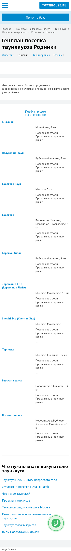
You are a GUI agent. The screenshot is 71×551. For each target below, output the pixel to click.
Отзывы (58, 55)
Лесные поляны (12, 415)
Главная (6, 29)
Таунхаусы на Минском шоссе (33, 29)
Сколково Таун (11, 184)
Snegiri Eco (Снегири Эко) (18, 318)
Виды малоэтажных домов (20, 532)
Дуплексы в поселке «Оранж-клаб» (26, 487)
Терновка (8, 349)
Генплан (23, 55)
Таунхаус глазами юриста (19, 525)
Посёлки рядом (35, 111)
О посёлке (8, 55)
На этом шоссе (35, 115)
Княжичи (8, 122)
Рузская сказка (12, 380)
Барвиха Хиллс (11, 253)
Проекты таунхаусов (16, 500)
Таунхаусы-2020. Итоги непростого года (29, 480)
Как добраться (41, 55)
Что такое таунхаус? (16, 493)
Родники (36, 32)
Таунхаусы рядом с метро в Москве (26, 507)
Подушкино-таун (13, 153)
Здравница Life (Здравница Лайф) (14, 285)
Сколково (8, 215)
